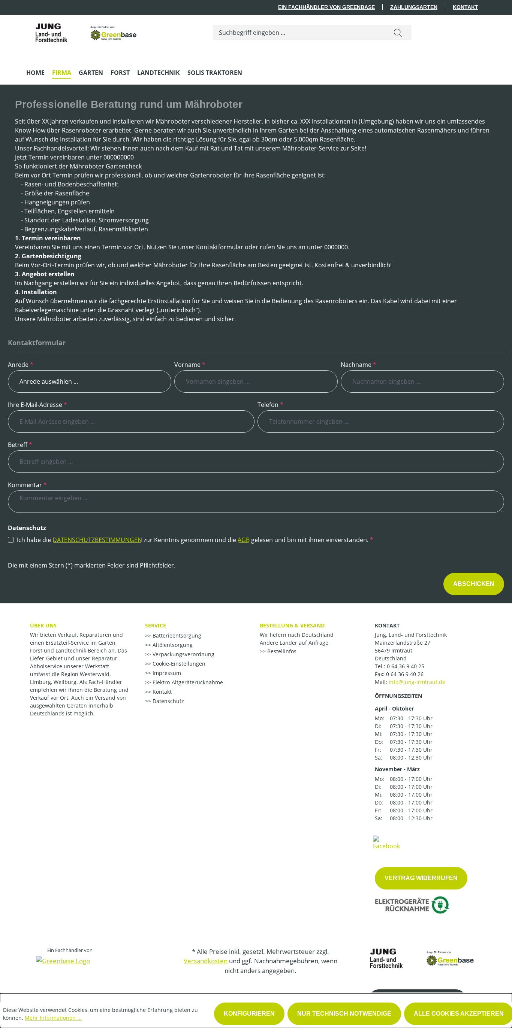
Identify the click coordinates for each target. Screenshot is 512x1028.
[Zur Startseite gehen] (82, 31)
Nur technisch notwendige (344, 1013)
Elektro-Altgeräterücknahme (187, 682)
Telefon (270, 405)
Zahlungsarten (413, 7)
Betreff (20, 445)
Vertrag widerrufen (421, 878)
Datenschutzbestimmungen (97, 540)
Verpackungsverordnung (182, 654)
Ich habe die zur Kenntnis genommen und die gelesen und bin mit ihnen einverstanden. (195, 540)
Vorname (189, 365)
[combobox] (299, 32)
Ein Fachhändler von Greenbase (326, 7)
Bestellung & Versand (292, 625)
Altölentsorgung (172, 644)
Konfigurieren (249, 1013)
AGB (244, 540)
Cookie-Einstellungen (178, 663)
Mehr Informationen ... (53, 1017)
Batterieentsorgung (176, 635)
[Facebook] (386, 842)
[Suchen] (398, 32)
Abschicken (473, 584)
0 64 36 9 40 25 (405, 666)
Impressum (166, 672)
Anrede (20, 365)
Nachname (358, 365)
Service (155, 625)
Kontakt (465, 7)
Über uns (43, 625)
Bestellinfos (281, 651)
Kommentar (27, 485)
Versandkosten (206, 960)
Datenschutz (167, 701)
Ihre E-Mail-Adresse (37, 405)
